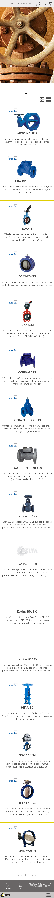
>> (36, 875)
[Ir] (20, 885)
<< (17, 875)
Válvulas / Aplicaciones (20, 3)
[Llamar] (8, 885)
